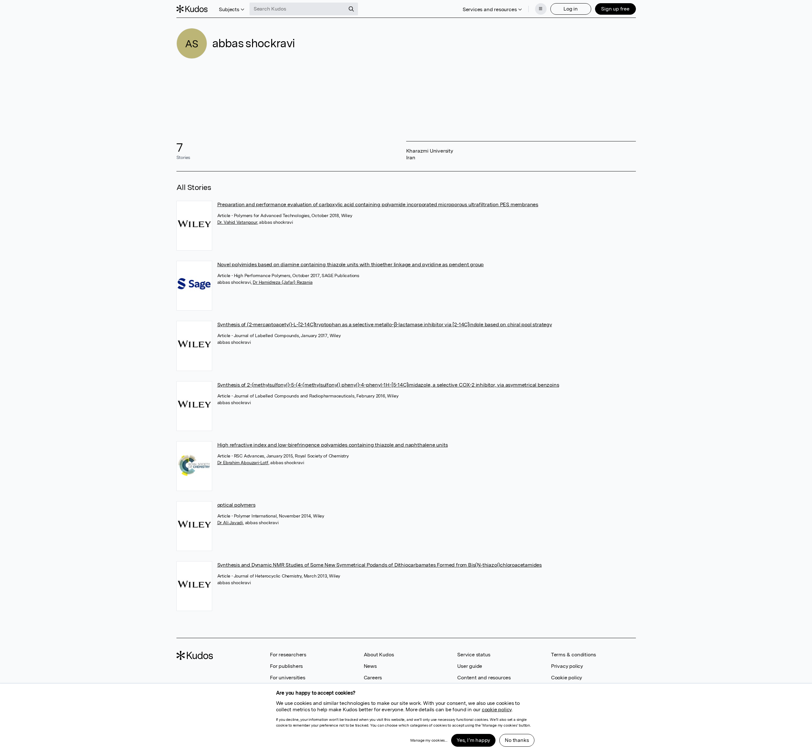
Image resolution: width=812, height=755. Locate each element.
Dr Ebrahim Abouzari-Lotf (242, 462)
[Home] (192, 9)
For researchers (288, 655)
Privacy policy (567, 666)
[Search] (351, 9)
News (370, 666)
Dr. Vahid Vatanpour (237, 222)
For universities (287, 678)
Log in (570, 9)
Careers (373, 678)
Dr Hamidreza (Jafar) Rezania (282, 282)
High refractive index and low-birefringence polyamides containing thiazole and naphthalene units (332, 445)
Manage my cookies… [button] (428, 740)
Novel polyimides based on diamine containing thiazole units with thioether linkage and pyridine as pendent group (350, 264)
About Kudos (379, 655)
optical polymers (236, 505)
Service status (473, 655)
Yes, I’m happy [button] (473, 740)
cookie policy (496, 709)
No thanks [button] (517, 740)
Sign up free (615, 9)
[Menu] (541, 9)
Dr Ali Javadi (230, 522)
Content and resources (484, 678)
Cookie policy (566, 678)
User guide (469, 666)
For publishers (286, 666)
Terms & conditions (573, 655)
